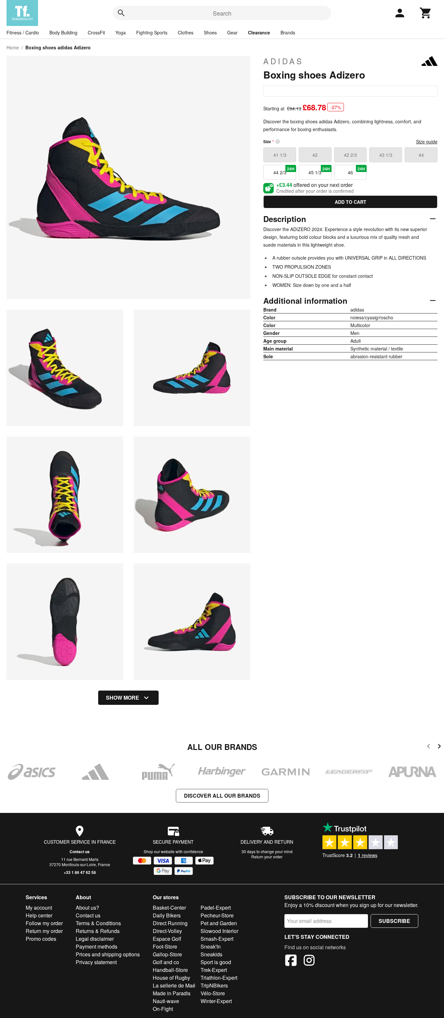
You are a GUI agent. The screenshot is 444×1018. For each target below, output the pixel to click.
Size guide (426, 141)
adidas (283, 61)
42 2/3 (350, 155)
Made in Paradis (171, 993)
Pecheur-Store (217, 915)
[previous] (428, 747)
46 (356, 171)
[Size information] (277, 141)
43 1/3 (385, 155)
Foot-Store (165, 946)
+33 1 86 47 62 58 (80, 872)
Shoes (210, 32)
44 (421, 155)
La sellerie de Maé (174, 985)
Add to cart (350, 202)
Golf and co (166, 962)
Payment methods (96, 946)
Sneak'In (211, 946)
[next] (439, 747)
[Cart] (425, 12)
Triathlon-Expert (219, 977)
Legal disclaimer (95, 938)
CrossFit (96, 32)
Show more (122, 697)
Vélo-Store (213, 993)
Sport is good (216, 962)
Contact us (80, 851)
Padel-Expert (216, 907)
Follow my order (44, 923)
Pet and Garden (219, 923)
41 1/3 (279, 155)
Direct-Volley (167, 931)
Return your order (266, 856)
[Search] (121, 13)
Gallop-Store (167, 954)
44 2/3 (283, 171)
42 (315, 155)
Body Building (63, 32)
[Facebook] (290, 961)
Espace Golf (167, 938)
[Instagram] (309, 961)
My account (39, 907)
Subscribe (394, 921)
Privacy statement (96, 962)
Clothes (185, 32)
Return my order (44, 931)
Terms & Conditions (98, 923)
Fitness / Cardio (23, 32)
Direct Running (170, 923)
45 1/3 (319, 171)
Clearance (259, 32)
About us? (87, 907)
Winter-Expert (216, 1001)
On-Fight (163, 1008)
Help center (39, 915)
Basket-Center (169, 907)
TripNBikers (214, 985)
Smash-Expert (217, 938)
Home (13, 47)
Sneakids (211, 954)
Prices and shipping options (108, 954)
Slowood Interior (219, 931)
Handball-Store (170, 970)
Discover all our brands (222, 795)
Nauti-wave (166, 1001)
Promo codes (41, 938)
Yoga (120, 32)
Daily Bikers (167, 915)
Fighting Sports (151, 32)
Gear (232, 32)
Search (222, 13)
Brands (288, 32)
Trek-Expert (214, 970)
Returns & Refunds (98, 931)
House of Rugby (171, 977)
